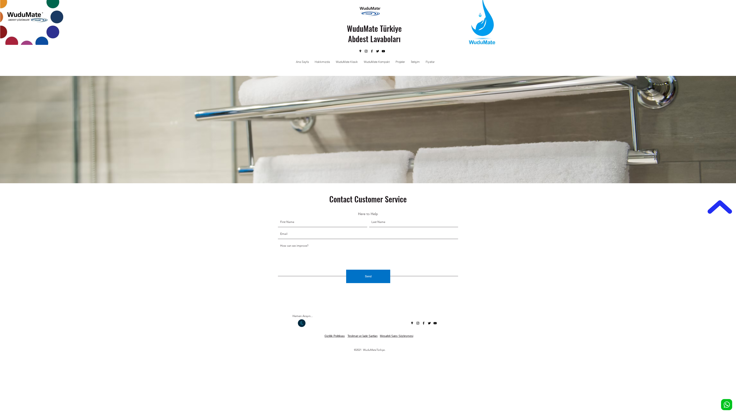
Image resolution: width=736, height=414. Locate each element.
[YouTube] (383, 51)
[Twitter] (378, 51)
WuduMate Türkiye (374, 28)
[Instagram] (366, 51)
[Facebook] (372, 51)
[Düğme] (726, 404)
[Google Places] (360, 51)
